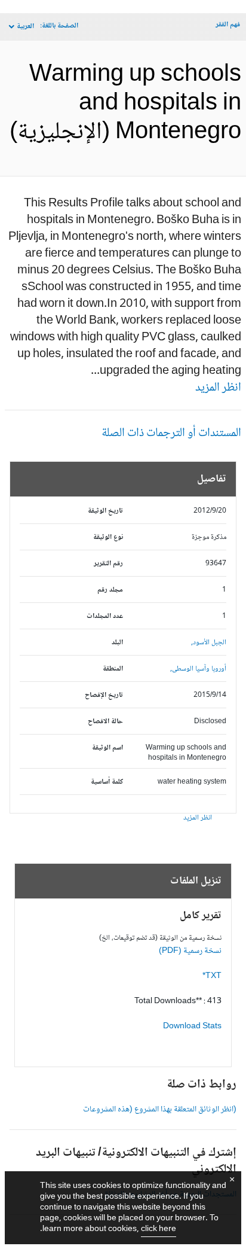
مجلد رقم (110, 590)
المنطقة (113, 669)
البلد (117, 643)
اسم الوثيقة (107, 748)
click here (158, 1229)
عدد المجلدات (105, 616)
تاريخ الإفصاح (104, 695)
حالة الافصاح (105, 722)
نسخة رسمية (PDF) (190, 951)
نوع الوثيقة (108, 537)
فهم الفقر (228, 25)
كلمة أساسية (107, 782)
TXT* (212, 976)
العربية (25, 26)
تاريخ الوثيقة (105, 511)
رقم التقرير (108, 564)
